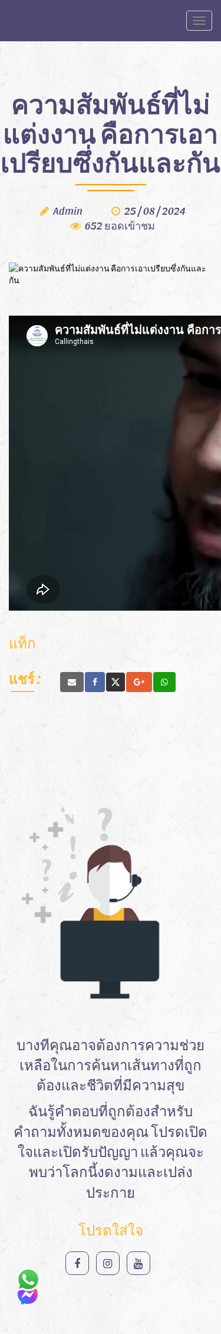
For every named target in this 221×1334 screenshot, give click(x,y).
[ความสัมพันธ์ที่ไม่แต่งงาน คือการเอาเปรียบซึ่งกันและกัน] (72, 682)
